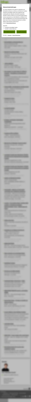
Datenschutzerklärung (11, 23)
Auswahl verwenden (21, 32)
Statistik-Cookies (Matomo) (10, 29)
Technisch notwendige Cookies (11, 27)
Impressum (10, 35)
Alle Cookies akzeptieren (9, 32)
